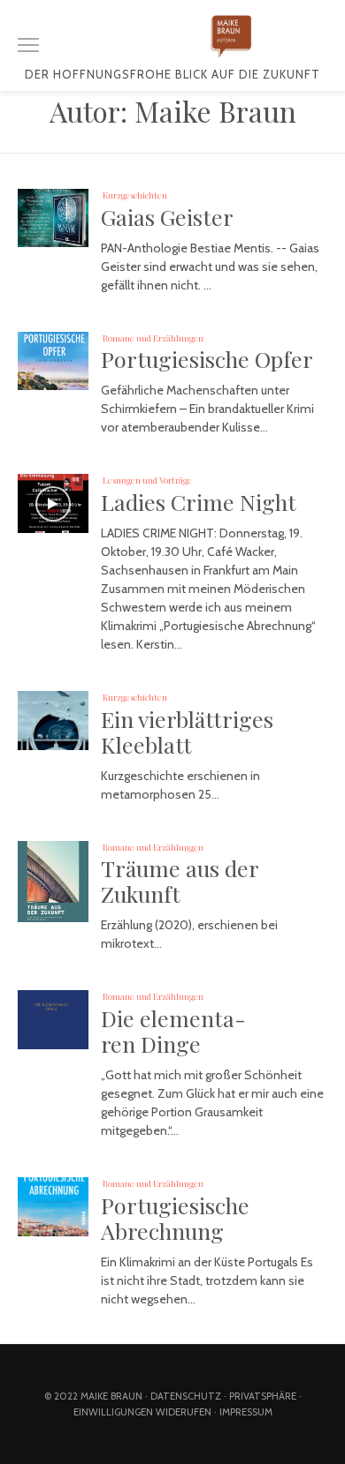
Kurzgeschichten (135, 195)
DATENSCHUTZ (185, 1396)
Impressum (245, 1412)
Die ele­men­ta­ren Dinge (173, 1030)
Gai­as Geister (167, 216)
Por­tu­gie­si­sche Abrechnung (175, 1217)
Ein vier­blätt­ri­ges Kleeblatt (187, 731)
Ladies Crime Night (198, 501)
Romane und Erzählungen (153, 338)
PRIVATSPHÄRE (262, 1396)
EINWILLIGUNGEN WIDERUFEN (142, 1412)
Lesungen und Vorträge (147, 480)
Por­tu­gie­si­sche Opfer (207, 358)
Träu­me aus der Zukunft (179, 880)
